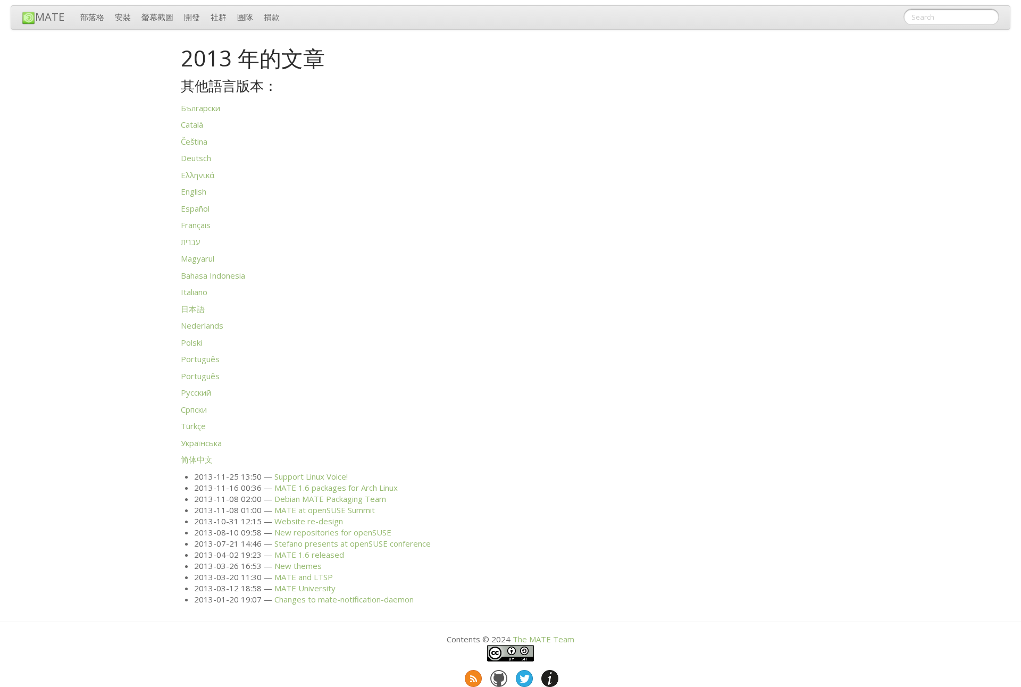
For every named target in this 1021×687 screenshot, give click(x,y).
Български (200, 108)
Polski (191, 342)
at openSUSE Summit (324, 510)
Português (200, 359)
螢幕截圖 (157, 17)
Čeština (194, 141)
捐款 (272, 17)
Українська (201, 443)
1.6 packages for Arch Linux (336, 487)
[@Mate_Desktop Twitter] (523, 676)
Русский (196, 392)
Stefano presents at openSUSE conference (352, 543)
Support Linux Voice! (311, 476)
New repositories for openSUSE (332, 532)
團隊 (245, 17)
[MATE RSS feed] (472, 676)
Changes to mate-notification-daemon (344, 599)
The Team (543, 639)
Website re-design (308, 521)
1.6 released (309, 554)
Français (196, 225)
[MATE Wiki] (548, 676)
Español (195, 208)
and (303, 577)
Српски (194, 409)
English (193, 191)
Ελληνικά (197, 175)
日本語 (193, 309)
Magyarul (197, 258)
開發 (192, 17)
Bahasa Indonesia (213, 275)
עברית (190, 242)
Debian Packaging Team (330, 498)
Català (192, 124)
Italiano (194, 292)
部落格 (92, 17)
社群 (219, 17)
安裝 (123, 17)
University (305, 588)
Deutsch (196, 158)
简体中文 (197, 459)
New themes (298, 565)
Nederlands (202, 325)
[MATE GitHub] (497, 676)
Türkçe (193, 426)
